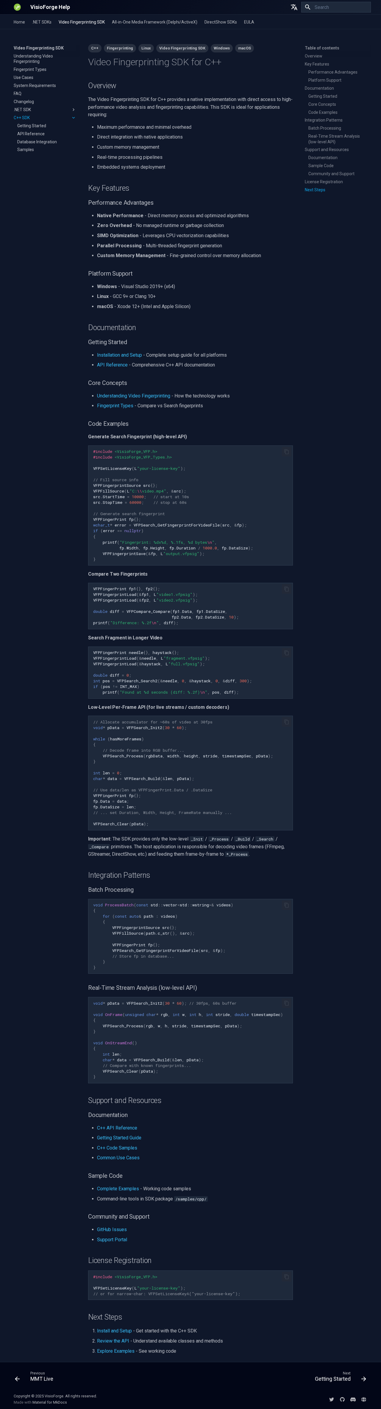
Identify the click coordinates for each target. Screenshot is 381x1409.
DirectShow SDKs (220, 22)
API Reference (112, 365)
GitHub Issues (112, 1229)
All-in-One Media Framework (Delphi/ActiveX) (154, 22)
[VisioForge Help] (17, 7)
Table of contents (322, 48)
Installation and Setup (119, 355)
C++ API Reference (117, 1128)
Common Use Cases (118, 1158)
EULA (249, 22)
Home (19, 22)
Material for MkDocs (49, 1402)
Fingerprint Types (115, 405)
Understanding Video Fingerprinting (133, 396)
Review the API (113, 1341)
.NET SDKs (41, 22)
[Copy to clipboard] (286, 451)
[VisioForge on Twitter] (331, 1399)
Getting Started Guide (119, 1138)
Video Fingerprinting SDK (82, 22)
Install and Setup (114, 1331)
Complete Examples (118, 1188)
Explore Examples (116, 1351)
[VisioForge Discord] (353, 1399)
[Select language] (294, 7)
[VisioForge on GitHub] (342, 1399)
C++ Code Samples (117, 1148)
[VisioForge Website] (363, 1399)
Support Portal (112, 1239)
